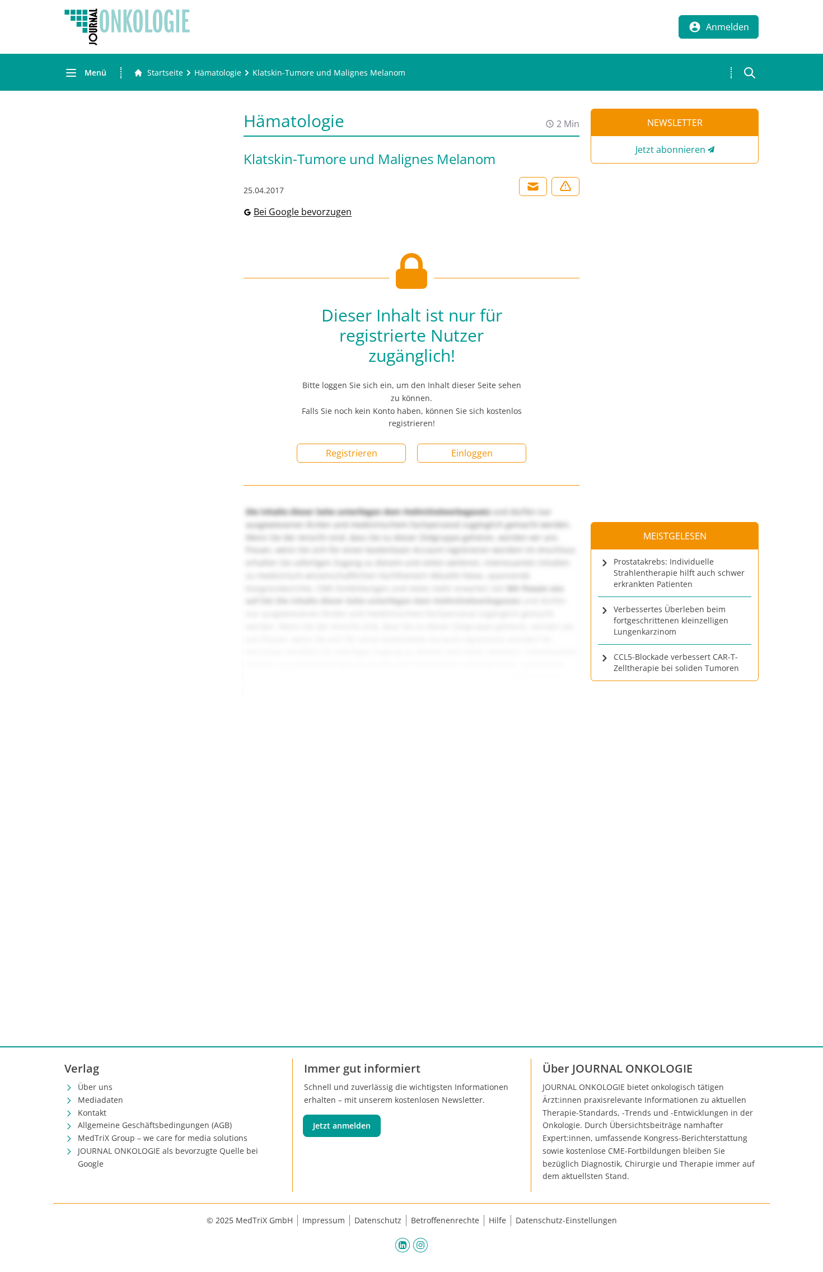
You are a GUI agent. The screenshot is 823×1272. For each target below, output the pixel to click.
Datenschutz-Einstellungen (566, 1220)
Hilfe (497, 1220)
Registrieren (351, 453)
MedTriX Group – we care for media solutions (162, 1138)
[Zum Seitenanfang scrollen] (802, 1251)
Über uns (95, 1087)
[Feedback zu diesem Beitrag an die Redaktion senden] (565, 186)
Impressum (323, 1220)
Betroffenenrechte (445, 1220)
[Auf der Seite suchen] (750, 73)
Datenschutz (377, 1220)
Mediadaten (100, 1099)
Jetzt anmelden (342, 1125)
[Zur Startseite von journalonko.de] (127, 26)
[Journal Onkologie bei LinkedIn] (403, 1244)
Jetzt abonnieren (670, 149)
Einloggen (472, 453)
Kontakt (92, 1112)
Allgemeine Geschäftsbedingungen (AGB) (155, 1125)
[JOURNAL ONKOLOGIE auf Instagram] (420, 1244)
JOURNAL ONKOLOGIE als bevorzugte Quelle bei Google (168, 1157)
